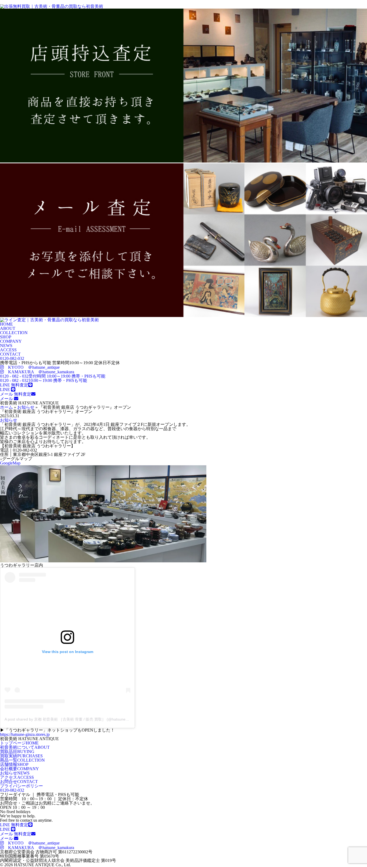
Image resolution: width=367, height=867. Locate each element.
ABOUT (7, 328)
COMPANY (11, 341)
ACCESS (8, 350)
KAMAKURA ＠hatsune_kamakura (39, 372)
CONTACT (10, 354)
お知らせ (25, 407)
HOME (6, 324)
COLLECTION (14, 332)
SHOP (5, 337)
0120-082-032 (12, 358)
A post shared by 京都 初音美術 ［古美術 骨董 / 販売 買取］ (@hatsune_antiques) (74, 719)
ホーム (6, 407)
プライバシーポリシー (21, 786)
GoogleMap (10, 463)
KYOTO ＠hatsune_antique (32, 367)
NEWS (6, 345)
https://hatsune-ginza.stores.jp (25, 734)
